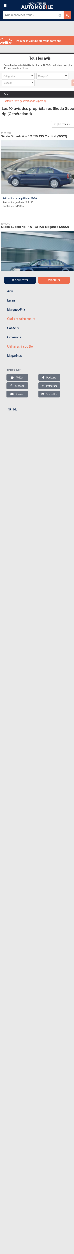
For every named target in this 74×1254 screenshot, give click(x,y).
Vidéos (20, 377)
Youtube (19, 394)
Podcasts (51, 377)
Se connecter (20, 280)
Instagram (51, 386)
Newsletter (51, 394)
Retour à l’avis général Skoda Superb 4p (25, 101)
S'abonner (54, 280)
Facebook (18, 386)
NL (15, 409)
